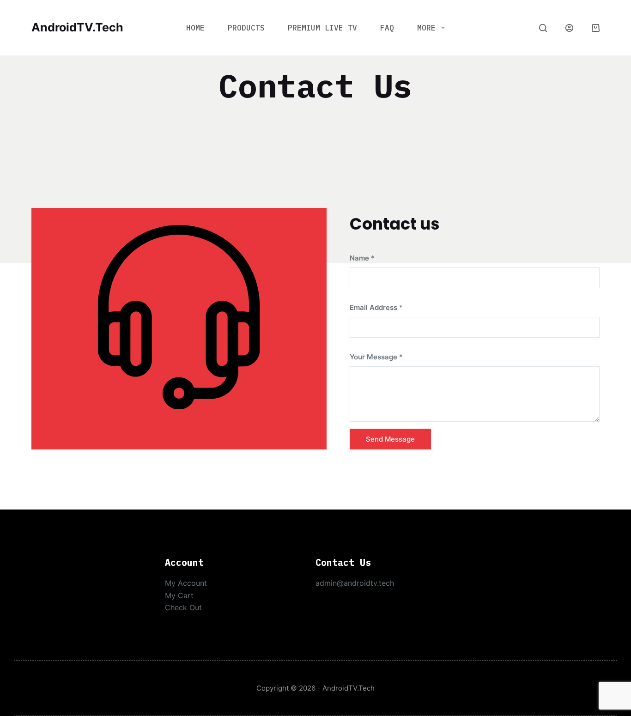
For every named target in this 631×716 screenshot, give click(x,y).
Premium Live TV (322, 27)
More (426, 27)
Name (362, 258)
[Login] (569, 28)
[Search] (543, 28)
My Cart (179, 595)
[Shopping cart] (596, 28)
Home (195, 27)
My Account (186, 583)
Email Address (376, 307)
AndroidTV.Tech (77, 27)
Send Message (390, 439)
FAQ (387, 27)
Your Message (376, 356)
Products (246, 27)
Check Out (183, 607)
